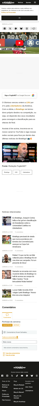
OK (19, 18)
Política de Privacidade (8, 12)
